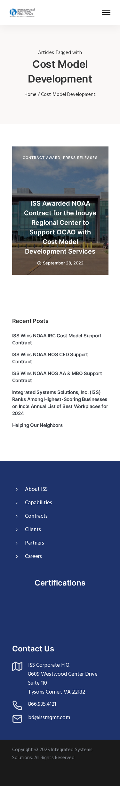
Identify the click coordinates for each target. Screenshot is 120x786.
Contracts (36, 516)
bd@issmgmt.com (49, 717)
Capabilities (38, 503)
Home (30, 94)
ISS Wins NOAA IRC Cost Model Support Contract (56, 339)
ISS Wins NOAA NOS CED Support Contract (50, 358)
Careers (33, 556)
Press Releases (80, 158)
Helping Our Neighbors (37, 425)
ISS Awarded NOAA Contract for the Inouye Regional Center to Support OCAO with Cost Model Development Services (60, 227)
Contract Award (41, 158)
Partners (34, 543)
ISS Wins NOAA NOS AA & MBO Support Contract (57, 376)
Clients (33, 529)
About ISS (36, 489)
